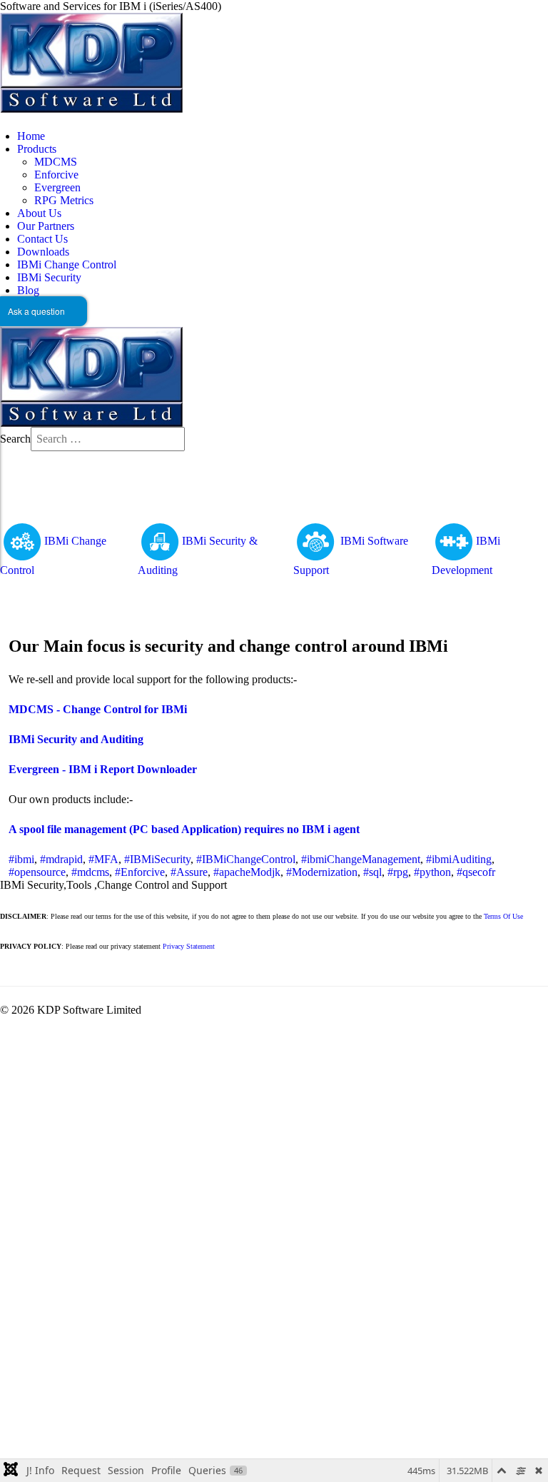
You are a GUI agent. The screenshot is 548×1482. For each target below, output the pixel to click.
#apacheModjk (246, 872)
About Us (39, 213)
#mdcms (90, 872)
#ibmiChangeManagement (360, 859)
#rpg (397, 872)
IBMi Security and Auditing (76, 739)
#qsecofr (476, 872)
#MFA (103, 859)
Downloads (43, 252)
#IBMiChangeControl (245, 859)
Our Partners (45, 226)
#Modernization (321, 872)
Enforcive (56, 174)
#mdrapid (61, 859)
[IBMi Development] (454, 541)
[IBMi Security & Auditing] (160, 541)
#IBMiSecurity (157, 859)
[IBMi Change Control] (22, 541)
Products (36, 149)
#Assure (189, 872)
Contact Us (42, 239)
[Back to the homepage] (91, 62)
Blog (28, 290)
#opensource (37, 872)
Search (15, 439)
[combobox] (108, 439)
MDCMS (55, 162)
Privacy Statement (189, 946)
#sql (372, 872)
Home (31, 136)
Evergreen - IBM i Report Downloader (103, 769)
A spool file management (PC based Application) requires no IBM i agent (184, 829)
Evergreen (57, 187)
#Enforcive (140, 872)
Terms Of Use (503, 916)
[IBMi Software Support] (316, 541)
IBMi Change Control (66, 264)
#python (432, 872)
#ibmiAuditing (459, 859)
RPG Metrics (63, 200)
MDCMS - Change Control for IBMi (98, 709)
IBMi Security (49, 277)
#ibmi (21, 859)
